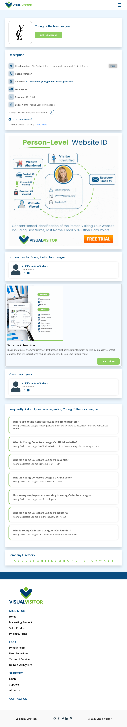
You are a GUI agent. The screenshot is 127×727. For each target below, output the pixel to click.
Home (12, 616)
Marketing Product (20, 622)
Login (12, 679)
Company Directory (26, 718)
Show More (41, 124)
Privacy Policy (17, 647)
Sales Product (17, 628)
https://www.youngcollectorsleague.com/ (49, 81)
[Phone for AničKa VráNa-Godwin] (23, 273)
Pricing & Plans (18, 633)
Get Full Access (48, 35)
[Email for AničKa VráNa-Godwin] (28, 273)
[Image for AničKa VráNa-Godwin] (15, 274)
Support (14, 684)
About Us (14, 690)
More (112, 65)
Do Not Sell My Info (20, 665)
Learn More (108, 361)
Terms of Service (19, 659)
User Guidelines (18, 653)
